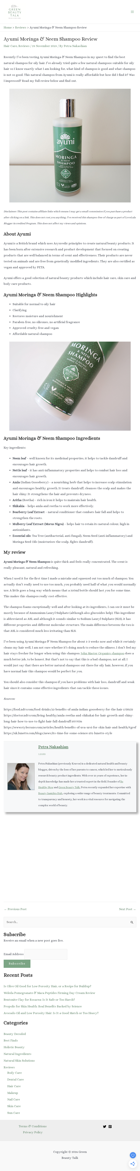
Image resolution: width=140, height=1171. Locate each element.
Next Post (127, 909)
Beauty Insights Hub (50, 793)
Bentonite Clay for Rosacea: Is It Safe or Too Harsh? (39, 999)
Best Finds (11, 1040)
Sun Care (13, 1113)
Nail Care (13, 1099)
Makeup (12, 1093)
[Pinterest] (110, 1126)
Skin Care (14, 1106)
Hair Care (10, 46)
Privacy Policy (33, 1132)
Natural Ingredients (17, 1054)
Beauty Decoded (15, 1034)
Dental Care (15, 1079)
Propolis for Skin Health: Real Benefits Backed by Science (43, 1006)
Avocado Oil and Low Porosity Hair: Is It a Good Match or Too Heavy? (51, 1013)
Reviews (24, 46)
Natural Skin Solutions (19, 1060)
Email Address (14, 954)
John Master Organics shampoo (102, 653)
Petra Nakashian (53, 747)
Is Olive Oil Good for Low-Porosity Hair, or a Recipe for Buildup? (47, 986)
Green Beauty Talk (69, 787)
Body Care (14, 1072)
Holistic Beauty (14, 1047)
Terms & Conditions (33, 1126)
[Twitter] (104, 1126)
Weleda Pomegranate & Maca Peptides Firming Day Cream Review (49, 993)
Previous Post (15, 909)
